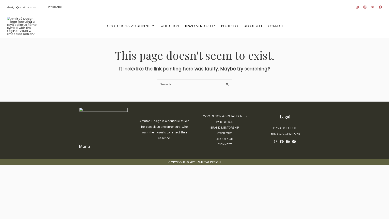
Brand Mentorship (225, 127)
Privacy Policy (285, 128)
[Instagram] (357, 7)
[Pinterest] (365, 7)
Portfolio (224, 133)
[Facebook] (380, 7)
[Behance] (372, 7)
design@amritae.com (21, 7)
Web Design (224, 122)
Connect (225, 144)
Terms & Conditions (284, 133)
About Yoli (224, 139)
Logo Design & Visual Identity (225, 116)
